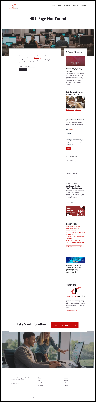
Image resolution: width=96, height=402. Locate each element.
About (39, 378)
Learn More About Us (71, 310)
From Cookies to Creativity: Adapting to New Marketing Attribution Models (73, 228)
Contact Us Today (61, 325)
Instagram (66, 382)
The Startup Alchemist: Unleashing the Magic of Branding (74, 69)
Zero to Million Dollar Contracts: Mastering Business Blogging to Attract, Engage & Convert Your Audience (75, 269)
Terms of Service (53, 397)
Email (69, 137)
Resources (40, 385)
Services (40, 380)
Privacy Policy (61, 397)
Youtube (66, 378)
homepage (37, 58)
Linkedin (66, 380)
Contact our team (16, 383)
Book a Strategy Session (73, 110)
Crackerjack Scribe (45, 397)
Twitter (66, 385)
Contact (40, 382)
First (67, 131)
